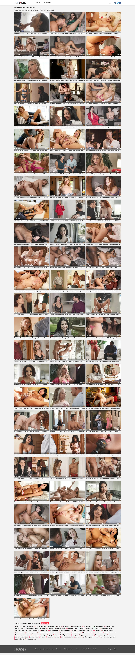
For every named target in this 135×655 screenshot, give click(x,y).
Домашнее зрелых (110, 632)
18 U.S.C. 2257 (86, 649)
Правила (58, 649)
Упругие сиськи (20, 628)
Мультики (44, 630)
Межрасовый (88, 626)
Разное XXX (34, 637)
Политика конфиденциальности (44, 649)
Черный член (98, 632)
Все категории (47, 2)
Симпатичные (87, 632)
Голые (111, 635)
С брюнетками (98, 626)
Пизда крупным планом (22, 635)
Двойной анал (110, 626)
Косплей (50, 628)
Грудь (50, 635)
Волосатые (89, 628)
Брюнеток (66, 635)
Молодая (77, 637)
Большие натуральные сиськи (48, 632)
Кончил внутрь (65, 632)
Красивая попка (60, 628)
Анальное (30, 626)
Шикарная (75, 635)
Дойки (57, 637)
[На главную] (19, 2)
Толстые (97, 630)
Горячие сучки (31, 639)
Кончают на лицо (32, 628)
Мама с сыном (72, 628)
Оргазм (81, 628)
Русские (42, 628)
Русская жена (19, 632)
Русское (42, 637)
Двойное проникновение (90, 637)
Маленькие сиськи (67, 637)
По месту (51, 626)
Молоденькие (76, 632)
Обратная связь (68, 649)
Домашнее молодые (21, 637)
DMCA (95, 649)
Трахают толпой (106, 628)
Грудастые (35, 635)
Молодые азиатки (108, 630)
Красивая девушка (21, 630)
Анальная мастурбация (108, 637)
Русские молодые (100, 635)
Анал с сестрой (20, 626)
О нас (77, 649)
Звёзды (44, 635)
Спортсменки (54, 630)
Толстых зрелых (31, 632)
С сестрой (58, 635)
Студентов (81, 630)
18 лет (97, 628)
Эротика (49, 637)
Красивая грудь (34, 630)
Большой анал (19, 639)
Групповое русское (87, 635)
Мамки (58, 626)
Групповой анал (76, 626)
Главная (37, 2)
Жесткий (89, 630)
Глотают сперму (41, 626)
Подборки (66, 626)
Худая (74, 630)
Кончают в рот (65, 630)
